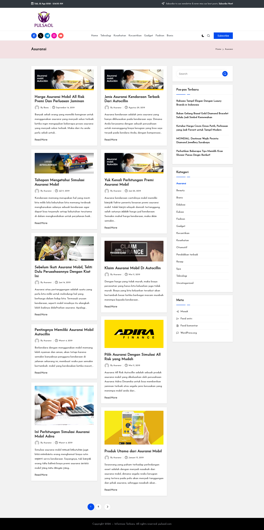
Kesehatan (182, 240)
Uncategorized (184, 283)
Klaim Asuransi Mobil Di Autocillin (133, 268)
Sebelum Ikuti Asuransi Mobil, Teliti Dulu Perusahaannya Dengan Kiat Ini (63, 271)
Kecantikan (182, 233)
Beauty (180, 190)
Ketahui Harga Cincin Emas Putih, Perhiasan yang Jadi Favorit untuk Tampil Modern (202, 128)
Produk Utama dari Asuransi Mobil (133, 451)
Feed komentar (189, 325)
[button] (223, 35)
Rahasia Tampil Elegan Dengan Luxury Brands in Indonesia (198, 103)
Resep (179, 261)
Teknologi (181, 276)
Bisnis (179, 197)
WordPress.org (188, 333)
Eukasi (180, 212)
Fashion (180, 219)
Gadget (180, 226)
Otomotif (181, 247)
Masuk (184, 311)
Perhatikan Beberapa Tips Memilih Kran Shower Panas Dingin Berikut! (199, 153)
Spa (178, 269)
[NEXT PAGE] (107, 507)
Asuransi (181, 183)
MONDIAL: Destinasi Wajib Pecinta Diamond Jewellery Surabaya (197, 140)
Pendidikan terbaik (187, 254)
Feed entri (186, 318)
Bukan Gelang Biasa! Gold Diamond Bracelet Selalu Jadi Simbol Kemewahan (202, 115)
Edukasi (180, 204)
